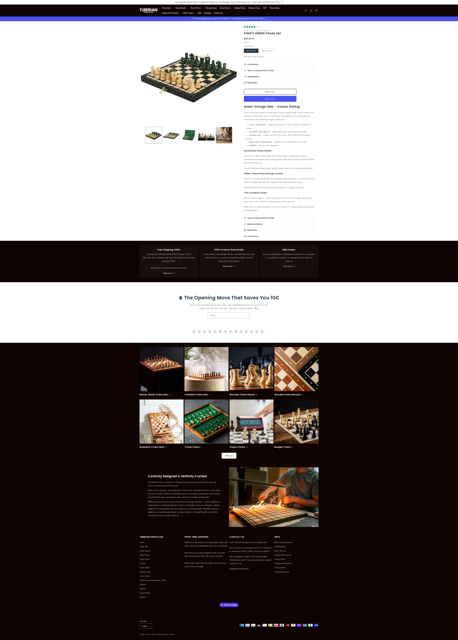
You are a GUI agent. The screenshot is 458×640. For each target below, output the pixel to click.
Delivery (143, 584)
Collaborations (280, 547)
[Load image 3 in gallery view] (189, 135)
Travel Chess (192, 447)
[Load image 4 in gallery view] (206, 135)
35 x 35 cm (267, 51)
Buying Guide (145, 572)
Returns (143, 589)
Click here (287, 266)
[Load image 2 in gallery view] (171, 135)
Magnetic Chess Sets (152, 447)
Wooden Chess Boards (287, 394)
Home (142, 542)
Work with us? (280, 551)
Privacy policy (279, 568)
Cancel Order (145, 593)
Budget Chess (282, 447)
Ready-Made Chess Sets (154, 394)
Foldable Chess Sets (196, 394)
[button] (167, 8)
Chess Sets (144, 547)
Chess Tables (145, 568)
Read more (168, 273)
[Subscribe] (247, 315)
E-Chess (143, 563)
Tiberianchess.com (281, 572)
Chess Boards (145, 551)
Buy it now (270, 99)
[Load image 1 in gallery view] (153, 135)
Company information (283, 563)
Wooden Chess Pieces (242, 394)
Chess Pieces (145, 555)
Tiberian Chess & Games (153, 634)
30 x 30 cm (251, 51)
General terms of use (282, 555)
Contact (143, 597)
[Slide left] (142, 135)
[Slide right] (235, 135)
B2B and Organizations (283, 542)
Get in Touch (145, 576)
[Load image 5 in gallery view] (224, 135)
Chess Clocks (237, 447)
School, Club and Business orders (153, 580)
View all (229, 456)
